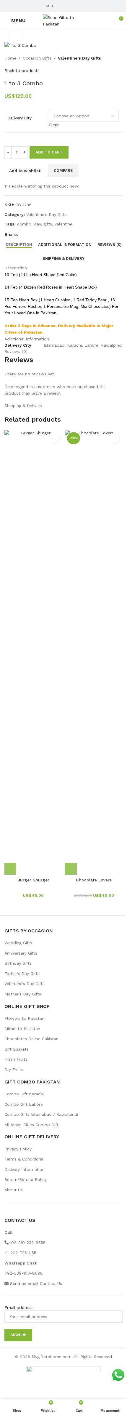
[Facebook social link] (8, 6)
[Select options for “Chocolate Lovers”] (71, 869)
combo (24, 224)
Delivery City (19, 118)
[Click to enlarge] (15, 37)
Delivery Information (24, 1169)
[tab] (19, 244)
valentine (63, 224)
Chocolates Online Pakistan (31, 1038)
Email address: (19, 1307)
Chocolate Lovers (94, 880)
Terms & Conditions (23, 1159)
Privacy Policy (18, 1149)
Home (10, 58)
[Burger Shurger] (33, 652)
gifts (47, 224)
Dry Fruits (13, 1069)
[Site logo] (63, 20)
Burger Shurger (33, 880)
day (37, 224)
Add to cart (49, 152)
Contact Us (51, 1283)
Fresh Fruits (15, 1059)
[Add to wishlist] (54, 438)
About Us (13, 1189)
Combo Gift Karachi (24, 1093)
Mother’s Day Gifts (22, 994)
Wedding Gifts (18, 942)
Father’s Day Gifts (22, 973)
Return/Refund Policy (25, 1179)
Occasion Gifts (37, 58)
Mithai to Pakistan (22, 1028)
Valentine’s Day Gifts (24, 983)
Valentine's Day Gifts (79, 58)
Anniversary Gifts (20, 953)
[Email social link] (15, 6)
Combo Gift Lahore (23, 1104)
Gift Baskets (16, 1049)
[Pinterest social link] (22, 6)
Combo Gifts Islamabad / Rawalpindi (41, 1114)
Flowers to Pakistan (24, 1018)
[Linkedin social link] (29, 6)
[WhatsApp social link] (36, 6)
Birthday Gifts (18, 963)
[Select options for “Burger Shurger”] (10, 869)
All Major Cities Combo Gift (31, 1124)
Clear (54, 124)
